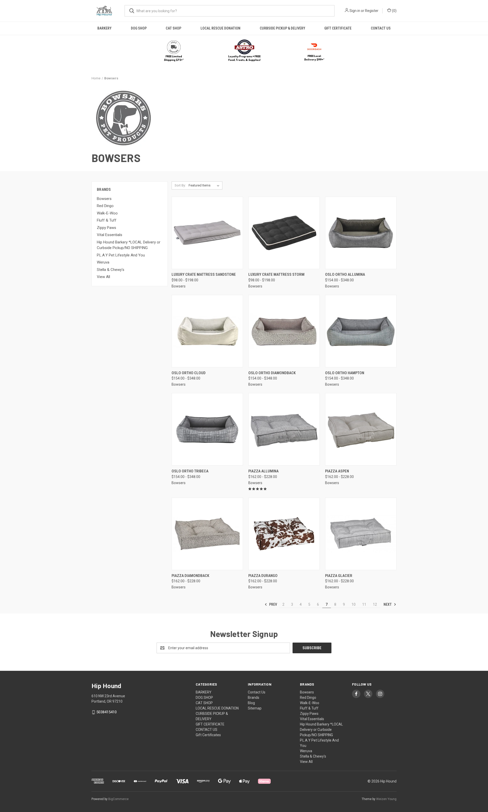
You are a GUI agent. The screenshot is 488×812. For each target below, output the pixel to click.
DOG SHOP (139, 28)
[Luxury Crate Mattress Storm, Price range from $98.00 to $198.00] (284, 233)
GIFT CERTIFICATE (338, 28)
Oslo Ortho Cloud (189, 373)
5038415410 (106, 712)
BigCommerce (118, 799)
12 (375, 604)
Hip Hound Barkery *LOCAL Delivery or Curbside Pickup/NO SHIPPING (128, 245)
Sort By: (180, 185)
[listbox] (205, 185)
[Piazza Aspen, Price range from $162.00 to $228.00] (360, 429)
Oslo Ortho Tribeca (190, 471)
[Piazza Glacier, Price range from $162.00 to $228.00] (360, 534)
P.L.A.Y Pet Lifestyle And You (121, 255)
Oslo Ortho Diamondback (272, 373)
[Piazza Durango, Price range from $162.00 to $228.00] (284, 534)
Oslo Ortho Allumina (345, 274)
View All (103, 276)
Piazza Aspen (337, 471)
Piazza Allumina (263, 471)
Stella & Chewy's (110, 269)
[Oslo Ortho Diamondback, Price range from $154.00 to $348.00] (284, 331)
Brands (253, 697)
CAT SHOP (173, 28)
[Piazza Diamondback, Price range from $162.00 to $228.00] (207, 534)
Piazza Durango (263, 575)
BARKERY (104, 28)
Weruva (103, 262)
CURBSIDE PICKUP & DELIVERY (282, 28)
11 (364, 604)
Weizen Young (386, 799)
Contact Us (256, 692)
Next (388, 604)
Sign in (354, 11)
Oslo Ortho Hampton (344, 373)
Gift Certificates (208, 735)
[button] (244, 51)
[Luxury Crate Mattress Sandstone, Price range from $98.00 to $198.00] (207, 233)
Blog (251, 703)
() (393, 11)
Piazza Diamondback (190, 575)
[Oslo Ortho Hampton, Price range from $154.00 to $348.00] (360, 331)
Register (371, 11)
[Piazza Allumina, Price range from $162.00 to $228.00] (284, 429)
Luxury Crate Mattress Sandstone (204, 274)
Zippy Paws (106, 227)
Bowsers (104, 198)
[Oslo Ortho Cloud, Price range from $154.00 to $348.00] (207, 331)
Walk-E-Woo (107, 213)
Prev (272, 604)
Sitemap (255, 708)
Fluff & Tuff (106, 220)
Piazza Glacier (338, 575)
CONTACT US (381, 28)
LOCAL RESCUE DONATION (220, 28)
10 (354, 604)
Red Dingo (105, 206)
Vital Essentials (109, 235)
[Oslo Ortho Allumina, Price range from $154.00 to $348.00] (360, 233)
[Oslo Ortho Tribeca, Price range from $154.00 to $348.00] (207, 429)
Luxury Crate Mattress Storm (276, 274)
